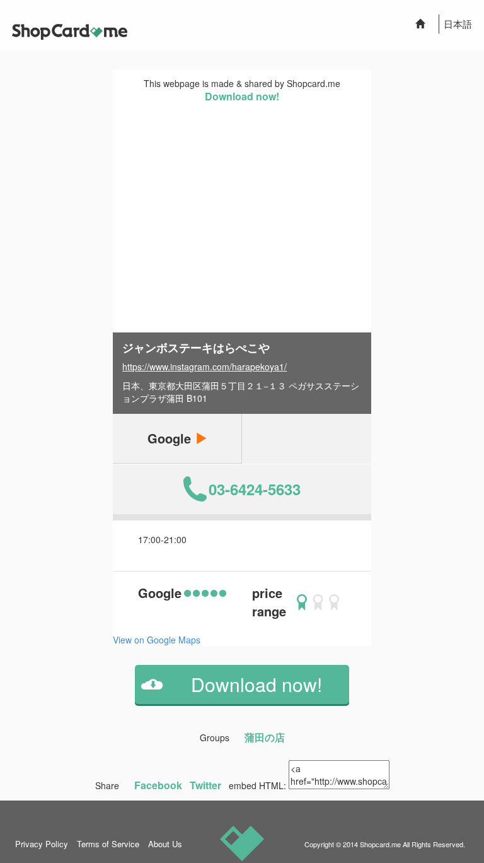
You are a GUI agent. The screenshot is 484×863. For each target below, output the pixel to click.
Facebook (158, 785)
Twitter (205, 785)
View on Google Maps (156, 639)
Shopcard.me (380, 844)
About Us (165, 844)
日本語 (458, 23)
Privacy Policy (41, 844)
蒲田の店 (265, 737)
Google (171, 438)
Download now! (242, 96)
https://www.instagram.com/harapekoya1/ (204, 366)
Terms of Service (108, 844)
